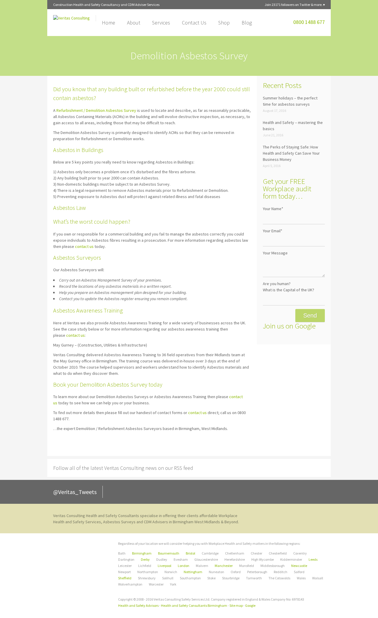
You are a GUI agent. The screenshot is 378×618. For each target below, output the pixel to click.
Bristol (190, 553)
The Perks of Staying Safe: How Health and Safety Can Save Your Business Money (291, 153)
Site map (236, 605)
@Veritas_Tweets (75, 492)
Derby (145, 559)
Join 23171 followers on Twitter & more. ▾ (295, 4)
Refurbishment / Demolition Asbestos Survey (96, 110)
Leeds (313, 559)
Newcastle (299, 565)
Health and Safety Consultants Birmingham (194, 605)
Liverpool (164, 565)
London (183, 565)
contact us (84, 246)
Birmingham (141, 553)
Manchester (224, 565)
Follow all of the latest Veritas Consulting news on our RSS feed (123, 468)
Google (250, 605)
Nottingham (193, 572)
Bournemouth (168, 553)
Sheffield (124, 578)
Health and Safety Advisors (138, 605)
